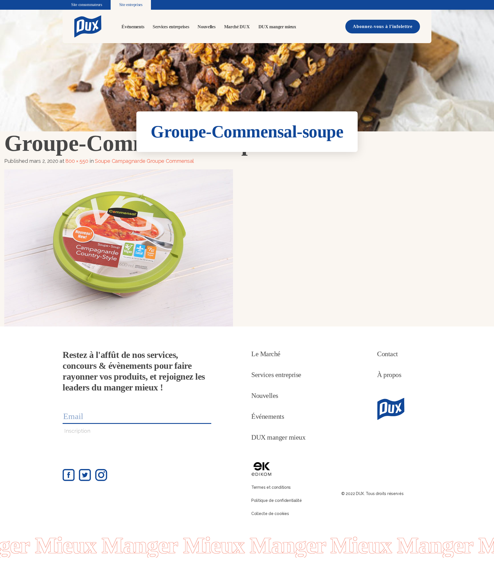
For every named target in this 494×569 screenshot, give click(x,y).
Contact (387, 354)
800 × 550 (76, 161)
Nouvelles (206, 26)
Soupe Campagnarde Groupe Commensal (144, 161)
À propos (389, 374)
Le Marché (265, 354)
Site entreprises (130, 5)
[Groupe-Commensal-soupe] (118, 248)
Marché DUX (237, 26)
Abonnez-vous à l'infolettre (383, 26)
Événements (132, 26)
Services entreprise (276, 374)
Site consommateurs (86, 5)
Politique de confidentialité (276, 500)
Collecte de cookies (270, 513)
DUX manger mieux (277, 26)
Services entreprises (171, 26)
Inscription (77, 431)
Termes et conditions (271, 487)
